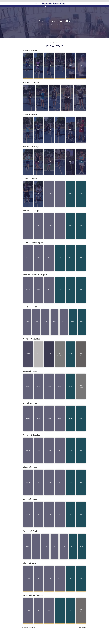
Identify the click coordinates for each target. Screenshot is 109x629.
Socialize (51, 6)
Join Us (57, 6)
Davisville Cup (62, 0)
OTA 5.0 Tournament (46, 0)
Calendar (78, 6)
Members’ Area (64, 6)
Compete (45, 6)
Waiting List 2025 (78, 0)
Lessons (35, 6)
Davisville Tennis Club (53, 3)
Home (30, 6)
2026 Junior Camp (30, 0)
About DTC (71, 6)
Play (40, 6)
